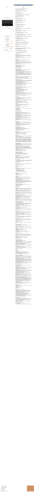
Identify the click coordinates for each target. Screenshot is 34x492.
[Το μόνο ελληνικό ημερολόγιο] (30, 489)
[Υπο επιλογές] (33, 8)
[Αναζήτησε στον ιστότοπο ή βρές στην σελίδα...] (14, 5)
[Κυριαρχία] (7, 42)
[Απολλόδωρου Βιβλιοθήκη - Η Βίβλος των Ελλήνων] (30, 487)
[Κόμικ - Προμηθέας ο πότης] (7, 55)
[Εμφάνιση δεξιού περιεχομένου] (33, 11)
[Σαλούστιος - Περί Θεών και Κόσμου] (30, 488)
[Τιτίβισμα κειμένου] (31, 27)
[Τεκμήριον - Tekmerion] (30, 490)
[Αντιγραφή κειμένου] (30, 27)
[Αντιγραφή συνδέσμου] (29, 27)
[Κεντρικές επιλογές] (14, 8)
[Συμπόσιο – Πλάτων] (7, 27)
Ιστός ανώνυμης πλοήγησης (4, 487)
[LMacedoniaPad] (30, 486)
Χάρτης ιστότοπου (3, 490)
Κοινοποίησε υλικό (3, 489)
